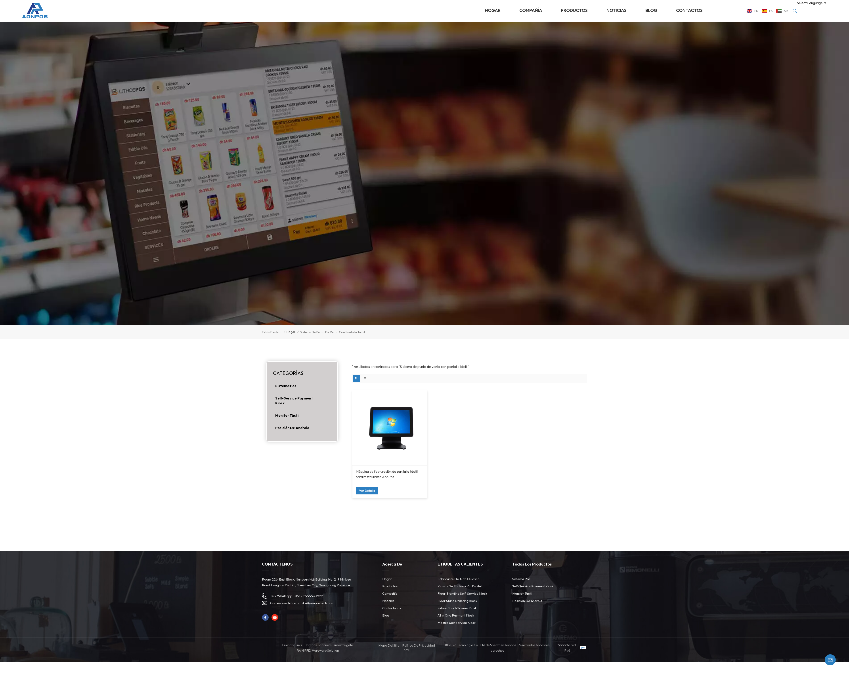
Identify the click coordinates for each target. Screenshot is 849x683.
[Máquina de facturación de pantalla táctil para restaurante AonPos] (390, 427)
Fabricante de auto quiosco (459, 579)
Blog (651, 10)
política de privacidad (418, 645)
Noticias (388, 601)
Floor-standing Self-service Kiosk (462, 593)
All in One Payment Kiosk (456, 615)
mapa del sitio (389, 645)
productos (574, 10)
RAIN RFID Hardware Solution (318, 650)
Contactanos (391, 608)
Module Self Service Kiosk (457, 623)
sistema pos (285, 386)
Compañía (530, 10)
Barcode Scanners (318, 645)
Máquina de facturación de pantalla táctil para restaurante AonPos (387, 474)
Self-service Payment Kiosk (294, 400)
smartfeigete (343, 645)
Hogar (493, 10)
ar (786, 11)
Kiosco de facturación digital (460, 586)
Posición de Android (292, 428)
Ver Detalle (367, 491)
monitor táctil (287, 415)
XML (406, 650)
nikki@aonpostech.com (317, 603)
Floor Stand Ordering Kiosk (457, 601)
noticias (616, 10)
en (756, 11)
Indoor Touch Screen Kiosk (457, 608)
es (771, 11)
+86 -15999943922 (308, 596)
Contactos (689, 10)
